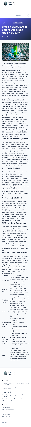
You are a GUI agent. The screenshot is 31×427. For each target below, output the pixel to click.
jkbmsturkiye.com (11, 423)
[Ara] (27, 15)
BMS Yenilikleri (16, 10)
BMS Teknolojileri (6, 10)
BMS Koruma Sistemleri (17, 8)
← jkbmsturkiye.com (7, 22)
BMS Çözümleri (6, 12)
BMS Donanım (6, 8)
